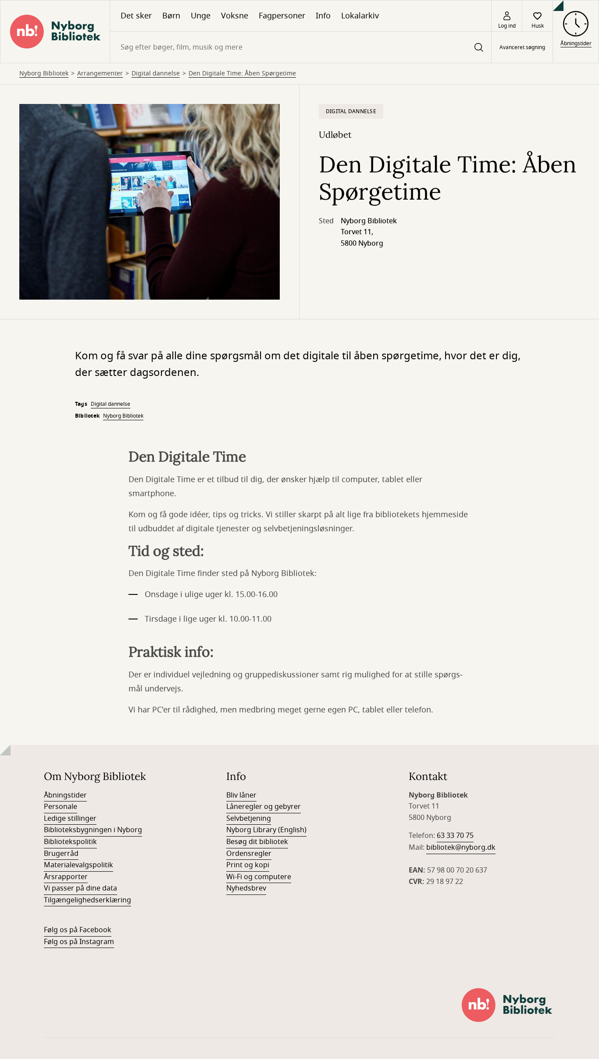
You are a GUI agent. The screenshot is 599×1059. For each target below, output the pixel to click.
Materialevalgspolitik (78, 865)
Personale (60, 806)
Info (323, 15)
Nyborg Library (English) (266, 830)
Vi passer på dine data (80, 888)
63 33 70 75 (455, 835)
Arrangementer (100, 73)
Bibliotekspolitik (70, 842)
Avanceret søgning (522, 47)
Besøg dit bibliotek (257, 842)
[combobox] (300, 47)
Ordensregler (248, 853)
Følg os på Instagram (79, 942)
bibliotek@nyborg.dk (461, 847)
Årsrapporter (66, 877)
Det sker (136, 15)
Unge (200, 15)
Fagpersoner (282, 15)
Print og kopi (247, 865)
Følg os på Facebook (77, 930)
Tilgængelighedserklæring (87, 900)
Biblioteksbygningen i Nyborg (93, 830)
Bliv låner (241, 795)
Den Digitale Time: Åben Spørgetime (242, 73)
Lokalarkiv (360, 15)
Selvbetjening (248, 818)
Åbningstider (65, 795)
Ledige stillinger (70, 818)
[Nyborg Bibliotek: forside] (55, 31)
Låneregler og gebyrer (263, 806)
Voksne (234, 15)
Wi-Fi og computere (258, 877)
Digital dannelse (156, 73)
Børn (171, 15)
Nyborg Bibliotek (43, 73)
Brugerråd (61, 853)
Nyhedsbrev (246, 888)
